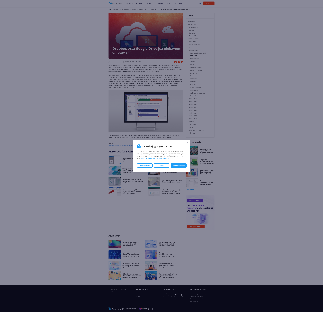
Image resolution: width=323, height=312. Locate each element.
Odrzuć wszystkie (145, 165)
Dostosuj (161, 165)
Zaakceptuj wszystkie (179, 165)
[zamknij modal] (188, 142)
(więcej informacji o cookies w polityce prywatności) (155, 158)
